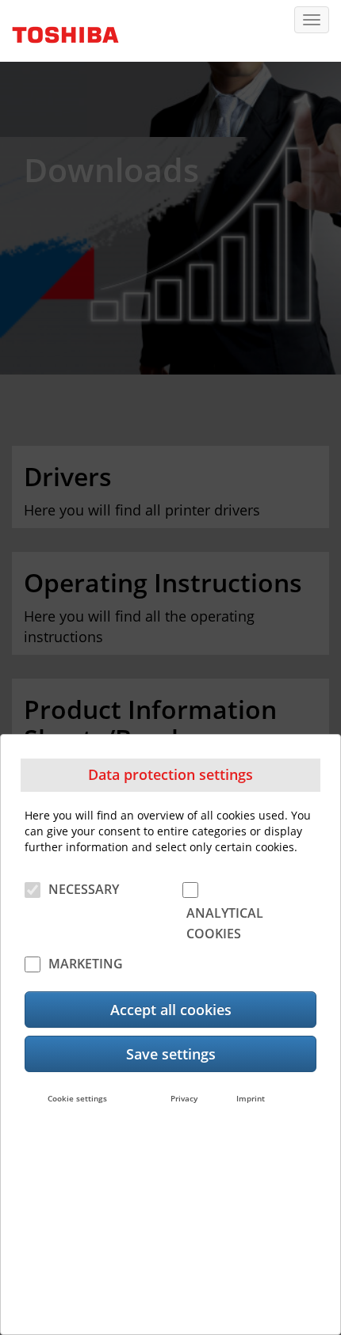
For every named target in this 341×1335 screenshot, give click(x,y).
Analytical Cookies (224, 923)
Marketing (85, 963)
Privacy (183, 1098)
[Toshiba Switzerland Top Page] (59, 29)
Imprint (250, 1098)
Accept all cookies (171, 1009)
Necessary (83, 889)
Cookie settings (77, 1098)
